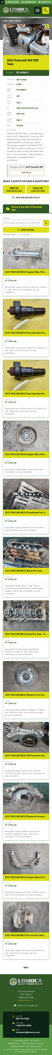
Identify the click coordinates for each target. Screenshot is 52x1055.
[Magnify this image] (26, 39)
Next (26, 968)
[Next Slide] (45, 39)
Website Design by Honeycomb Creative (26, 1046)
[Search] (45, 10)
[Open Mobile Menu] (37, 10)
